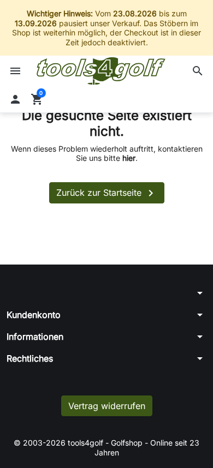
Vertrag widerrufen (106, 405)
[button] (197, 71)
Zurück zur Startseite (106, 193)
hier (128, 158)
